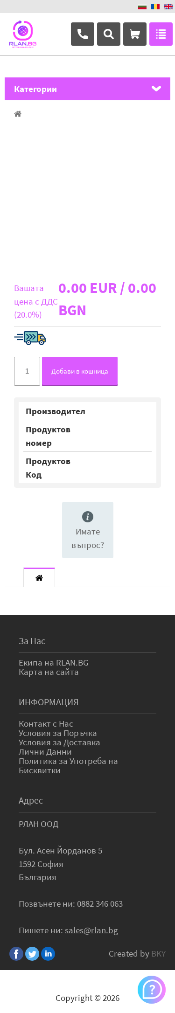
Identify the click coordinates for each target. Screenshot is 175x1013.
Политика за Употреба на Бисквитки (68, 765)
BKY (158, 953)
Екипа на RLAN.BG (54, 662)
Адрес (31, 800)
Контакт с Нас (46, 723)
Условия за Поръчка (58, 732)
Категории (35, 88)
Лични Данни (45, 751)
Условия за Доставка (59, 742)
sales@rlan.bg (91, 930)
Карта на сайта (49, 671)
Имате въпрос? (87, 538)
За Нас (32, 640)
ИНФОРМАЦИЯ (49, 702)
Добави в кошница (79, 371)
